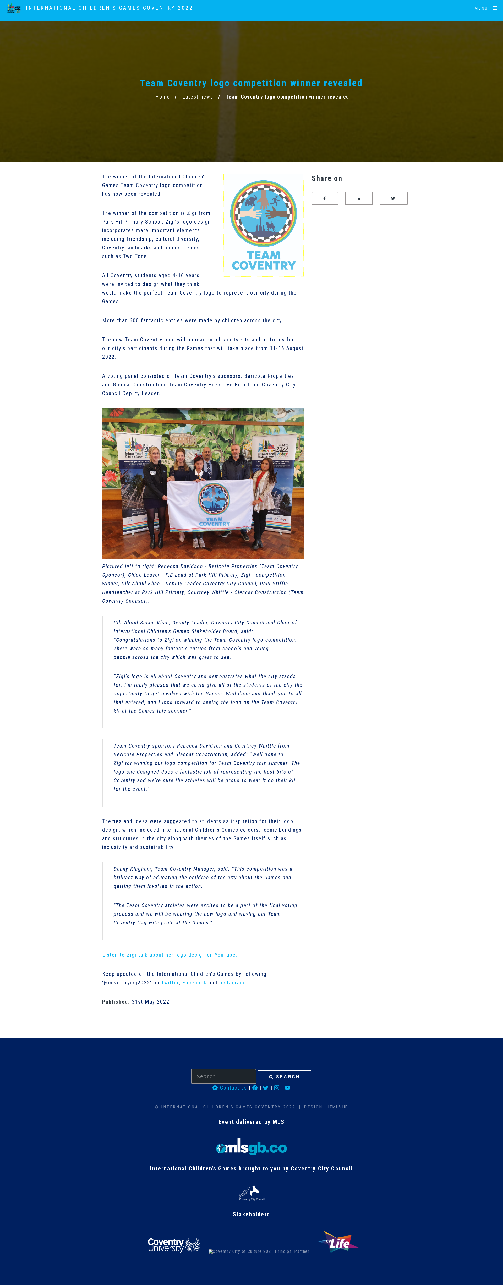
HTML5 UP (337, 1106)
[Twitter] (266, 1088)
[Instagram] (277, 1088)
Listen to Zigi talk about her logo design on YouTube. (169, 955)
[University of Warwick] (259, 1251)
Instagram (231, 982)
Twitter (170, 982)
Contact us (232, 1088)
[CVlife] (338, 1251)
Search (288, 1077)
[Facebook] (255, 1088)
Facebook (194, 982)
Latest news (197, 97)
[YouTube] (288, 1088)
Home (162, 97)
